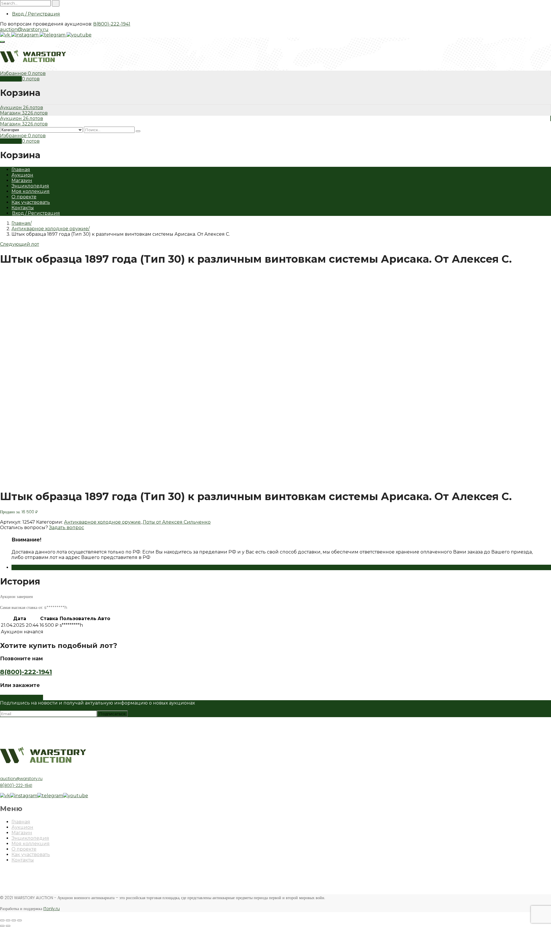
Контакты (22, 207)
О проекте (23, 197)
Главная (20, 169)
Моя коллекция (30, 191)
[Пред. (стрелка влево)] (2, 926)
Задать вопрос (66, 527)
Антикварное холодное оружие (49, 228)
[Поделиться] (8, 920)
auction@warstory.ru (24, 29)
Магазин (11, 113)
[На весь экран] (13, 920)
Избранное (14, 73)
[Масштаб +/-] (19, 920)
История (21, 567)
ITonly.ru (51, 908)
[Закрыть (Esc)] (2, 920)
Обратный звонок (21, 697)
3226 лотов (35, 113)
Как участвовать (30, 202)
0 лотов (37, 73)
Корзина (11, 79)
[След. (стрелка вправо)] (8, 926)
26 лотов (33, 107)
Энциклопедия (30, 186)
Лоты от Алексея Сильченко (177, 522)
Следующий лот (19, 244)
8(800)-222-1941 (111, 24)
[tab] (281, 567)
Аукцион (11, 107)
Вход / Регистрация (36, 14)
